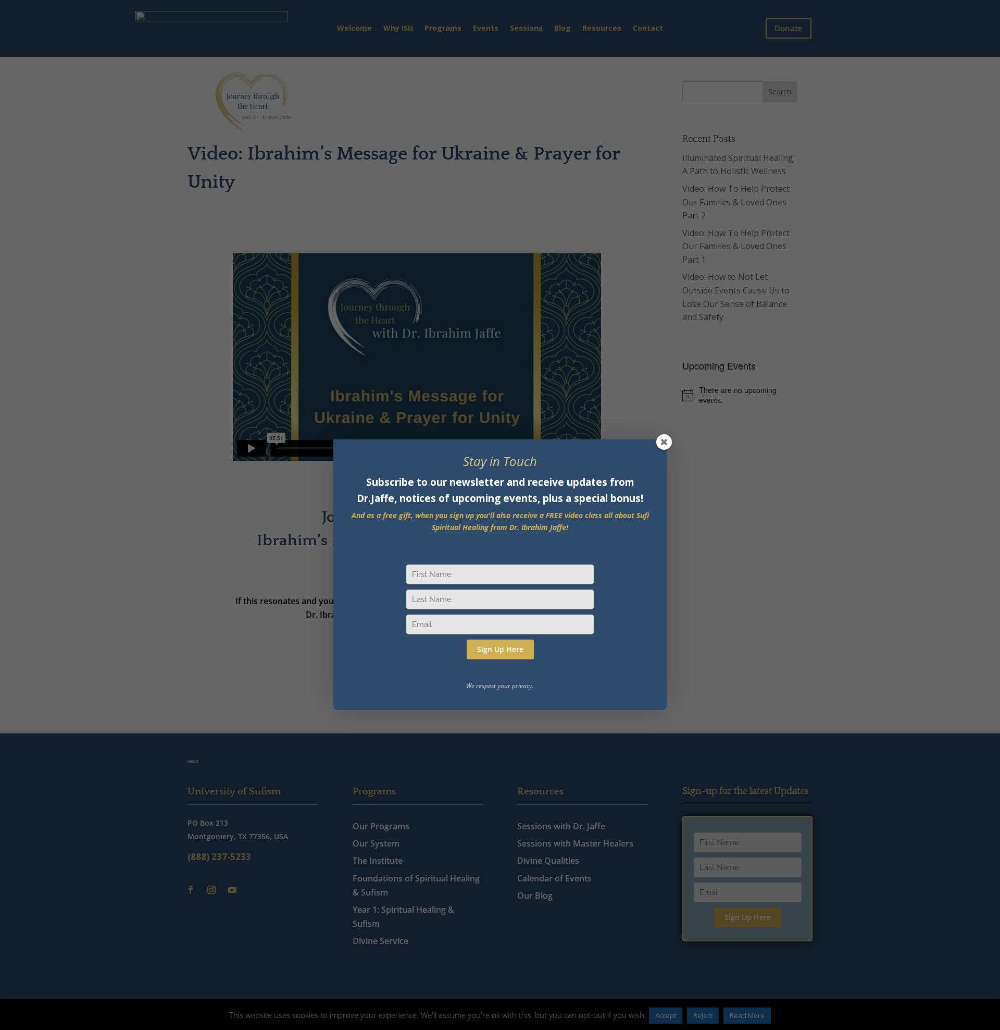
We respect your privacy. (500, 685)
